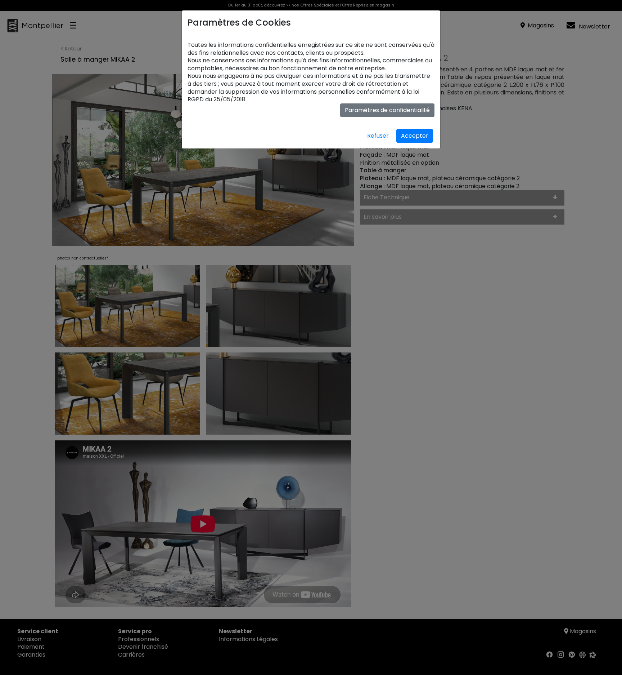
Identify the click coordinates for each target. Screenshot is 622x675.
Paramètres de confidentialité (387, 110)
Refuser (378, 136)
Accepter (414, 136)
